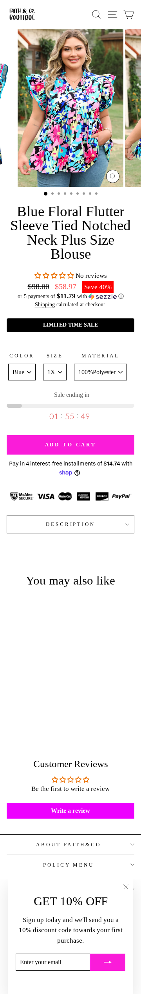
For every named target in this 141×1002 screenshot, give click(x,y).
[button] (54, 275)
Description (71, 524)
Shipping (45, 304)
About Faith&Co (68, 844)
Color (21, 356)
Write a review (70, 810)
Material (100, 356)
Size (55, 356)
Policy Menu (68, 865)
